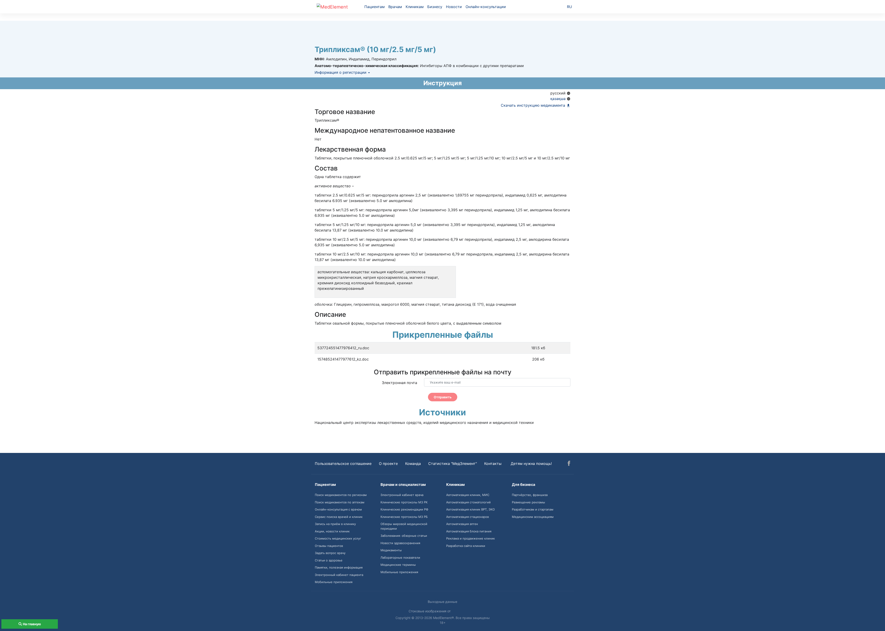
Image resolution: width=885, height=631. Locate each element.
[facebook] (569, 464)
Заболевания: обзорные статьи (404, 535)
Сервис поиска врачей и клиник (339, 517)
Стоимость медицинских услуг (338, 538)
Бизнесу (434, 6)
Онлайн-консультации (486, 6)
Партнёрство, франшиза (530, 495)
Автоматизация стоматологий (468, 502)
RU (569, 6)
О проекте (388, 463)
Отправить (442, 397)
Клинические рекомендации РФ (404, 509)
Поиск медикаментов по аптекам (339, 502)
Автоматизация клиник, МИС (467, 495)
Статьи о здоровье (328, 560)
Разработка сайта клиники (465, 546)
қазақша (558, 98)
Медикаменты (391, 550)
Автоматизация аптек (462, 524)
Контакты (493, 463)
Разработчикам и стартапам (532, 509)
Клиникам (415, 6)
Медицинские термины (398, 564)
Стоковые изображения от (430, 611)
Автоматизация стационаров (467, 517)
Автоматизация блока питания (468, 531)
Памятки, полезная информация (339, 567)
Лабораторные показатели (400, 557)
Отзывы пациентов (329, 546)
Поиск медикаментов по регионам (341, 495)
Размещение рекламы (528, 502)
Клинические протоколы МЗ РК (404, 502)
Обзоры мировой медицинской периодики (404, 526)
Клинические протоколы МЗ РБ (404, 517)
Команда (413, 463)
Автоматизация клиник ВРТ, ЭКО (470, 509)
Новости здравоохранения (400, 543)
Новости (454, 6)
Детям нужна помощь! (531, 463)
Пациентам (374, 6)
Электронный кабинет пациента (339, 575)
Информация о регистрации (341, 72)
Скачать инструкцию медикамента (533, 105)
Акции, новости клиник (332, 531)
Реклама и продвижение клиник (470, 538)
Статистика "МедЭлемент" (452, 463)
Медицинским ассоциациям (533, 517)
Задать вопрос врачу (330, 553)
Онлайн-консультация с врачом (338, 509)
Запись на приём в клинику (335, 524)
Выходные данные (442, 602)
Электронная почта (399, 382)
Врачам (395, 6)
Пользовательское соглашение (343, 463)
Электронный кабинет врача (402, 495)
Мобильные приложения (333, 582)
